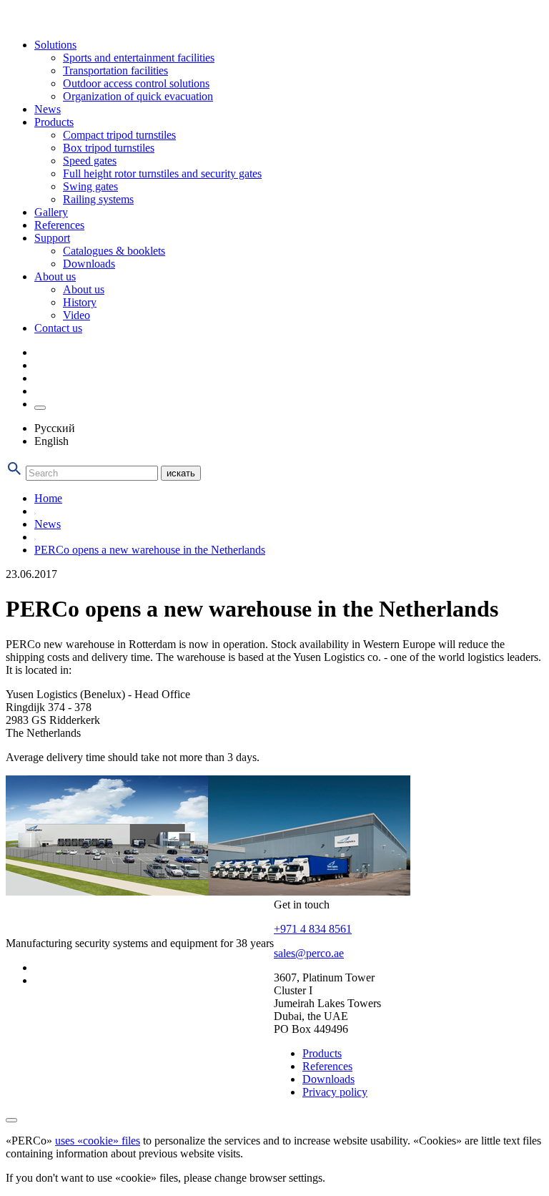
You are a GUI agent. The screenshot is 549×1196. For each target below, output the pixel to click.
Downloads (89, 264)
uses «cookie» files (97, 1140)
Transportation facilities (115, 70)
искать (181, 473)
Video (76, 315)
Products (54, 122)
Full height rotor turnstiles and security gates (162, 173)
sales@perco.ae (309, 953)
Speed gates (90, 161)
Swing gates (90, 186)
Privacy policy (334, 1092)
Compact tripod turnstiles (119, 135)
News (47, 109)
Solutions (55, 45)
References (59, 225)
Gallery (51, 212)
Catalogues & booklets (114, 251)
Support (52, 238)
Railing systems (98, 199)
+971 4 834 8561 (313, 929)
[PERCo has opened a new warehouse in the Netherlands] (107, 892)
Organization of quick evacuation (138, 96)
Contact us (58, 328)
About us (55, 276)
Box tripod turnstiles (108, 148)
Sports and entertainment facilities (138, 58)
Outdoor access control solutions (136, 83)
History (80, 302)
